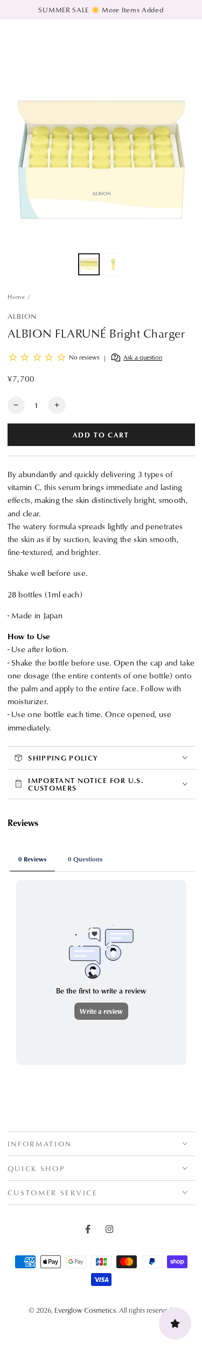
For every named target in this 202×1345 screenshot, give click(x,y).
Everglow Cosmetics (85, 1310)
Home (17, 297)
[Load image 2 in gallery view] (113, 264)
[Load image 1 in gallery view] (89, 264)
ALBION (22, 316)
